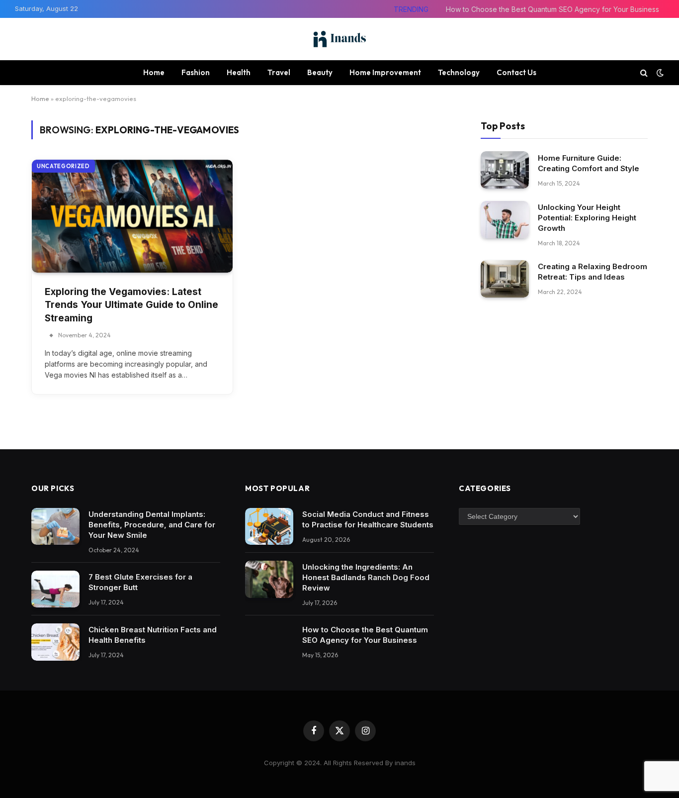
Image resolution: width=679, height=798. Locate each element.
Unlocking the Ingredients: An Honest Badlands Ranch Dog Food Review (365, 577)
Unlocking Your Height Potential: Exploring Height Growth (587, 217)
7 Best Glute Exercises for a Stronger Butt (140, 582)
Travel (278, 72)
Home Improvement (385, 72)
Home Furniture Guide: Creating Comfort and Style (588, 163)
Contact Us (516, 72)
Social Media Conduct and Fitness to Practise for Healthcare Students (367, 519)
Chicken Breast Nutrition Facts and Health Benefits (152, 635)
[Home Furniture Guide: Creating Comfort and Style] (505, 170)
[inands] (339, 39)
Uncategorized (63, 166)
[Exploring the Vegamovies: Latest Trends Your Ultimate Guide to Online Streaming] (132, 216)
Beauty (320, 72)
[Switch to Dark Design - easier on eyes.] (659, 73)
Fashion (195, 72)
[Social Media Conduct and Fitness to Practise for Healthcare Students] (269, 526)
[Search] (644, 72)
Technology (459, 72)
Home (154, 72)
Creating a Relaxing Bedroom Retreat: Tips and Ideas (592, 272)
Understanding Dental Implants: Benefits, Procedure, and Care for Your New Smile (151, 524)
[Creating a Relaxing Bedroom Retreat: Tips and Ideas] (505, 279)
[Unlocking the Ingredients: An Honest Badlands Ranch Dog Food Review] (269, 579)
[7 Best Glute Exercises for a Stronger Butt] (55, 589)
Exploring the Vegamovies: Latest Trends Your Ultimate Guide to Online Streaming (131, 305)
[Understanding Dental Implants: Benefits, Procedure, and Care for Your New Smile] (55, 526)
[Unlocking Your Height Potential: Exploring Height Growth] (505, 219)
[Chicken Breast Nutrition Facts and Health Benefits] (55, 642)
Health (239, 72)
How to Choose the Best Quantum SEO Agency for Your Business (552, 9)
